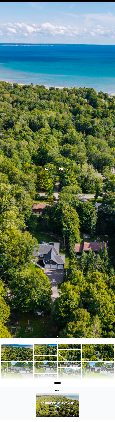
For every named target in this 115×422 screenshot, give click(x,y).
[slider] (52, 415)
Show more (57, 382)
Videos (98, 1)
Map (108, 1)
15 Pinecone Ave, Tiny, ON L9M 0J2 (9, 1)
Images (94, 1)
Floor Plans (103, 1)
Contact (112, 1)
